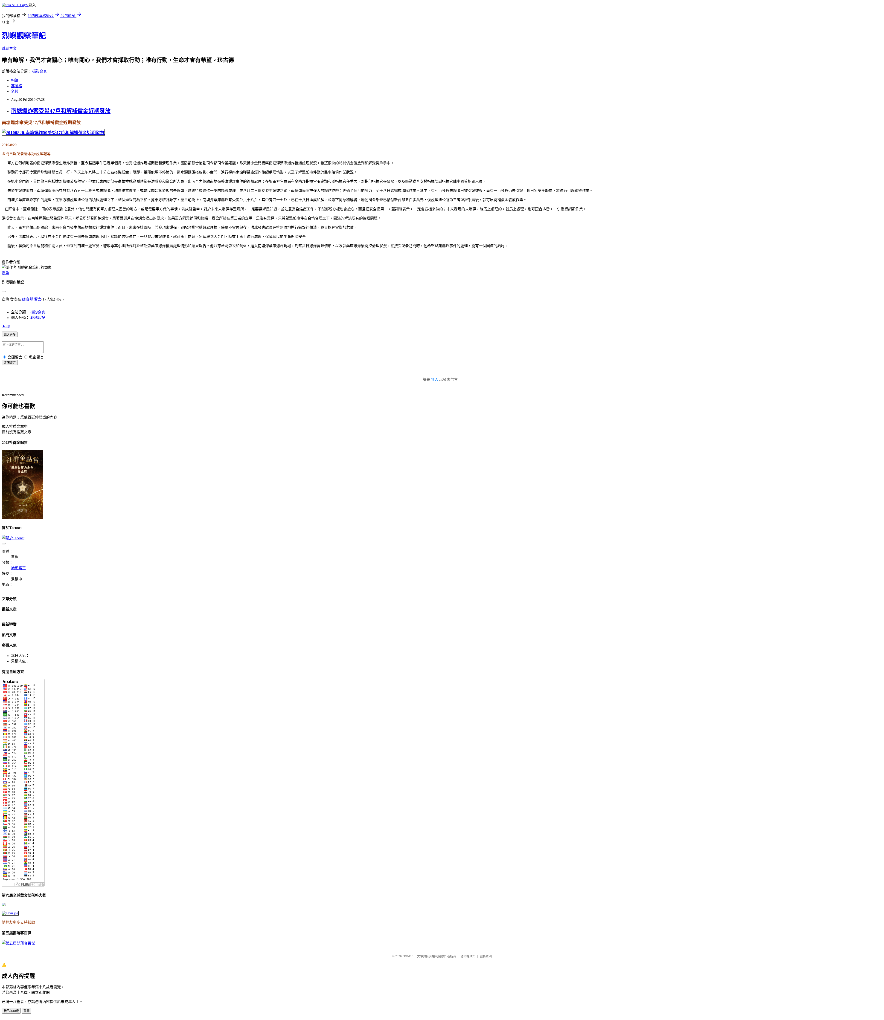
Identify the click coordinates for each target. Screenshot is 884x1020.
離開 (26, 1011)
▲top (6, 326)
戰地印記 (37, 318)
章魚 (5, 273)
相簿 (14, 80)
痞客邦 (27, 299)
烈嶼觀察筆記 (24, 36)
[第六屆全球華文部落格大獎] (10, 913)
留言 (37, 299)
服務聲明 (486, 956)
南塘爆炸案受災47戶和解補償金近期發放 (60, 111)
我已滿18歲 (11, 1011)
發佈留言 (10, 362)
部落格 (16, 86)
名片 (14, 91)
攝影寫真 (39, 71)
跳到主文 (9, 48)
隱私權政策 (467, 956)
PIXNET (407, 956)
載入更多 (10, 334)
